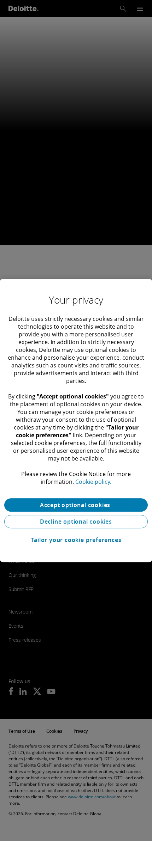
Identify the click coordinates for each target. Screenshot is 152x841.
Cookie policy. (93, 482)
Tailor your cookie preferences (76, 540)
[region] (76, 420)
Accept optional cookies (76, 505)
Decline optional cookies (76, 521)
